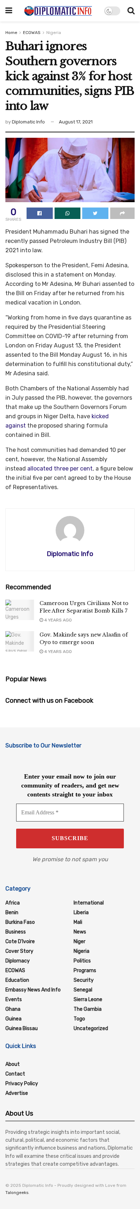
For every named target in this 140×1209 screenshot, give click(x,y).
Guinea (13, 1019)
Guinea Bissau (21, 1028)
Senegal (83, 990)
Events (13, 999)
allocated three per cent (60, 468)
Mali (78, 922)
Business (15, 932)
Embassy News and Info (33, 990)
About (12, 1064)
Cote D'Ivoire (20, 942)
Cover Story (19, 951)
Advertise (16, 1093)
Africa (12, 903)
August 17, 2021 (76, 122)
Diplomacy (17, 961)
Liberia (81, 913)
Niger (79, 942)
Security (84, 980)
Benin (11, 913)
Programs (85, 970)
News (80, 932)
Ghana (12, 1009)
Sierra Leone (88, 999)
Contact (15, 1074)
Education (17, 980)
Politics (82, 961)
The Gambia (88, 1009)
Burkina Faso (20, 922)
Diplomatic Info (28, 122)
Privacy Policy (21, 1084)
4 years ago (57, 620)
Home (11, 32)
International (89, 903)
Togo (79, 1019)
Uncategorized (91, 1028)
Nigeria (53, 32)
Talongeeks (17, 1192)
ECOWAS (32, 32)
